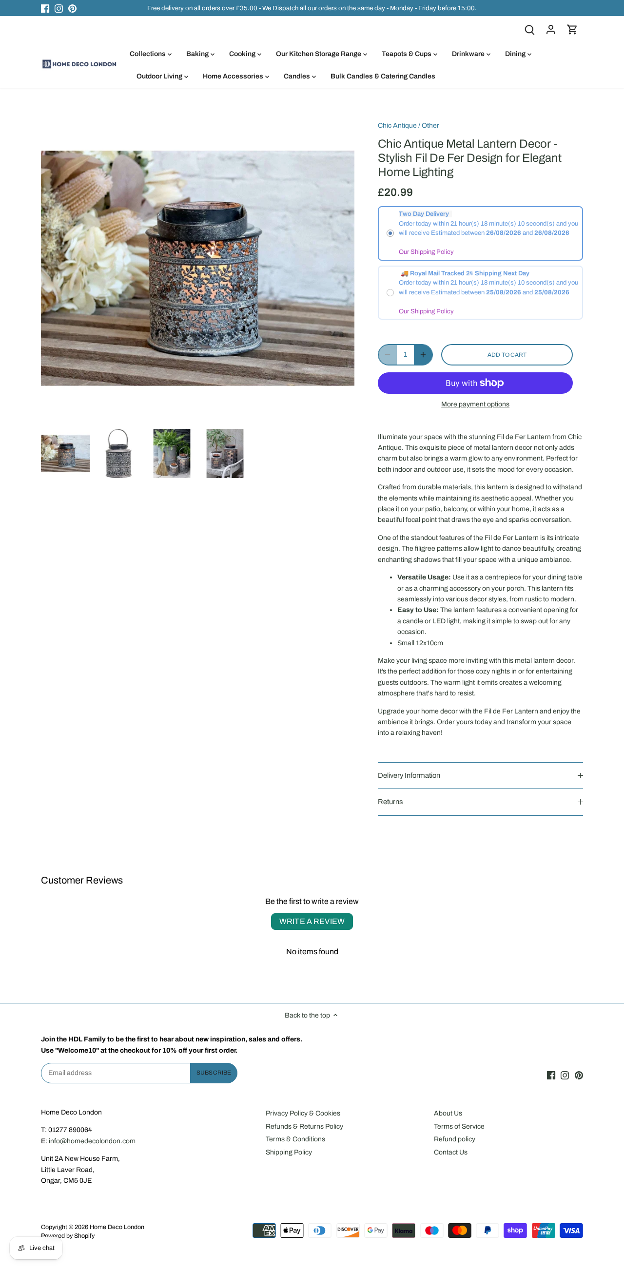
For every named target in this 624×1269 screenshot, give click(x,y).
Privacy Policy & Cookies (303, 1113)
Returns (390, 802)
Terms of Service (459, 1126)
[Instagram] (59, 8)
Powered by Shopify (68, 1235)
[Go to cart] (572, 29)
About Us (448, 1113)
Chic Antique (397, 125)
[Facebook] (45, 8)
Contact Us (451, 1152)
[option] (65, 453)
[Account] (551, 29)
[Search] (529, 29)
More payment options (475, 404)
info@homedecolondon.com (92, 1141)
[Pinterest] (72, 8)
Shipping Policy (289, 1152)
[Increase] (423, 355)
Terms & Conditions (295, 1139)
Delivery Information (409, 775)
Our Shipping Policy (426, 252)
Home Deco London (117, 1227)
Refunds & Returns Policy (304, 1126)
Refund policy (454, 1139)
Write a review (312, 921)
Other (430, 125)
